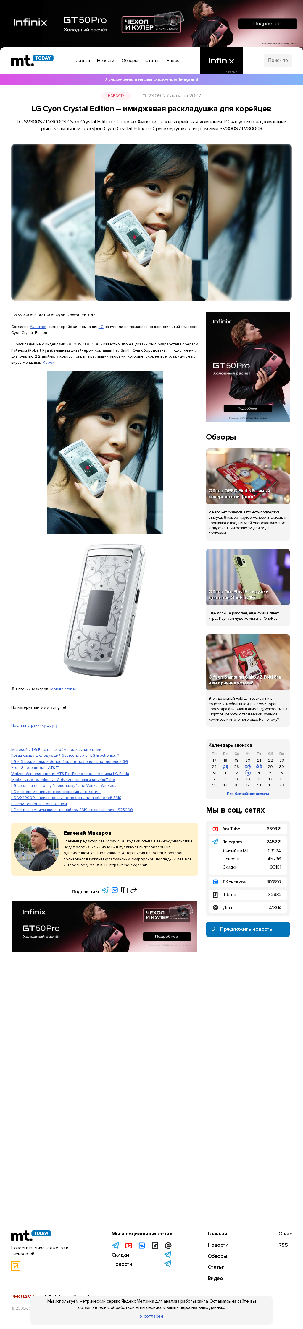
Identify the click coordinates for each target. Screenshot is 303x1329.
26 (236, 766)
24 (214, 766)
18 (225, 760)
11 (259, 779)
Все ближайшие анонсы (248, 793)
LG (101, 326)
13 (281, 779)
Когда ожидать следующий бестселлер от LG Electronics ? (65, 755)
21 (259, 760)
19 (237, 760)
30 (281, 766)
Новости (116, 96)
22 (270, 760)
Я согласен (151, 1316)
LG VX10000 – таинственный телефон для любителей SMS (66, 797)
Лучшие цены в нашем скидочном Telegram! (151, 79)
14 (214, 784)
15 (225, 784)
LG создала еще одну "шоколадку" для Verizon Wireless (63, 785)
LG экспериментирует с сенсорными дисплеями (56, 791)
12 (270, 779)
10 (248, 779)
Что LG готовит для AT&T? (35, 767)
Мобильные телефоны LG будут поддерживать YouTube (63, 779)
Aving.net (38, 326)
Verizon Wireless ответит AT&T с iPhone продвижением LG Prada (70, 773)
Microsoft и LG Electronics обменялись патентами (56, 749)
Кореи (48, 362)
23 (281, 760)
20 (247, 760)
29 (270, 766)
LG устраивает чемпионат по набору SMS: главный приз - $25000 (72, 809)
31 (214, 772)
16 (237, 784)
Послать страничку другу (34, 725)
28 (259, 766)
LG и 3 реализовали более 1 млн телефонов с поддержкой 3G (69, 761)
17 (214, 760)
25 (225, 766)
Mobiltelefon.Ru (64, 689)
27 (248, 766)
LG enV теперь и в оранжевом (39, 803)
